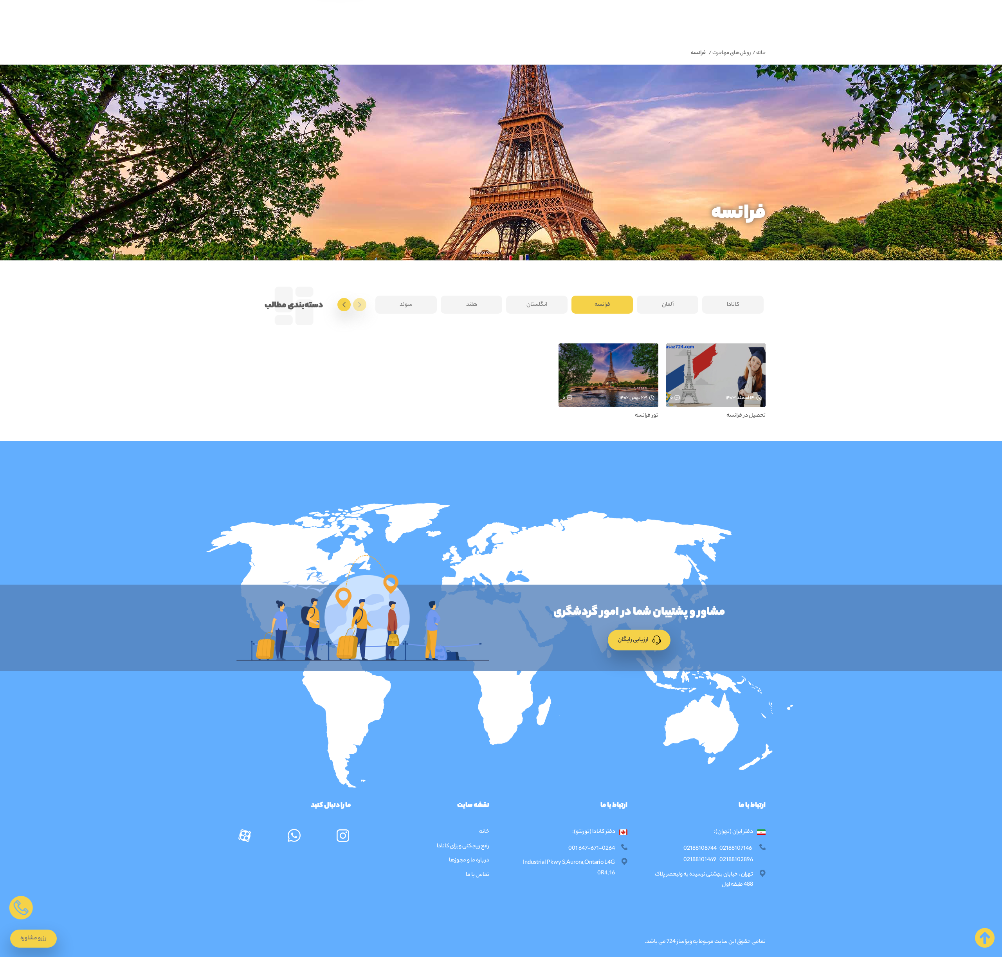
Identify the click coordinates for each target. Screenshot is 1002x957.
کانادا (733, 305)
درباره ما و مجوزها (469, 860)
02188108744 (700, 849)
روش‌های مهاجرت (732, 53)
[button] (33, 939)
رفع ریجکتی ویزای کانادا (462, 846)
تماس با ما (477, 875)
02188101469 (699, 860)
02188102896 (736, 860)
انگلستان (536, 305)
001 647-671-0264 (591, 849)
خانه (761, 53)
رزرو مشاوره (33, 938)
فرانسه (602, 305)
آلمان (668, 305)
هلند (471, 305)
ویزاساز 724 (679, 942)
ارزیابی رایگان (633, 640)
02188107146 (735, 849)
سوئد (406, 305)
